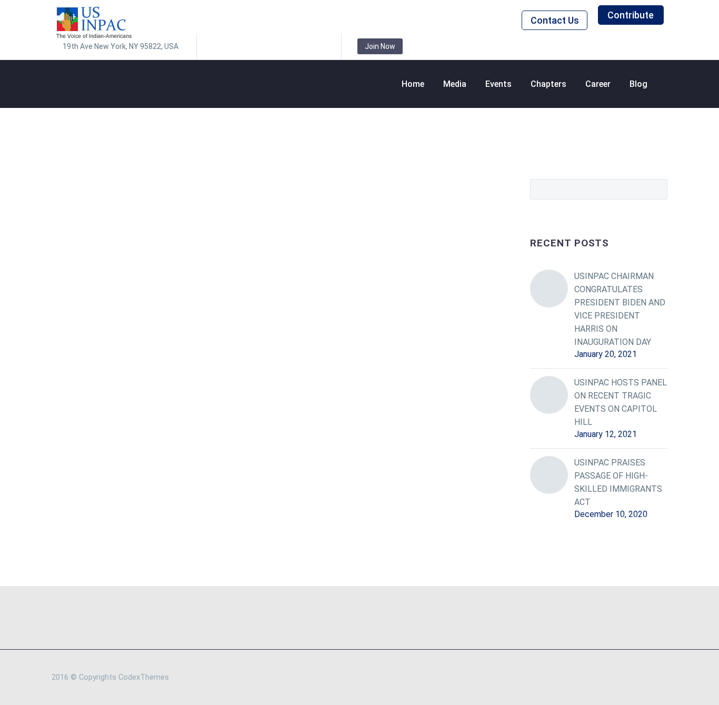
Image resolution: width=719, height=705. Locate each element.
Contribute (630, 15)
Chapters (548, 84)
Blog (638, 84)
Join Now (380, 46)
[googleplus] (299, 46)
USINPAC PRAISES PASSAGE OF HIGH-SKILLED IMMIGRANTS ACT (618, 482)
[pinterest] (284, 46)
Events (498, 84)
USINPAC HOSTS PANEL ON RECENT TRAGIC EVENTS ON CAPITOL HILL (620, 402)
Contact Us (555, 20)
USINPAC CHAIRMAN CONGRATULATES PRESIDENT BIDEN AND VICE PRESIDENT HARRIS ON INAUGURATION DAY (619, 309)
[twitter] (252, 46)
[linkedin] (236, 46)
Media (454, 84)
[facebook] (220, 46)
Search (656, 189)
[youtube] (315, 46)
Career (598, 84)
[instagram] (268, 46)
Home (413, 84)
